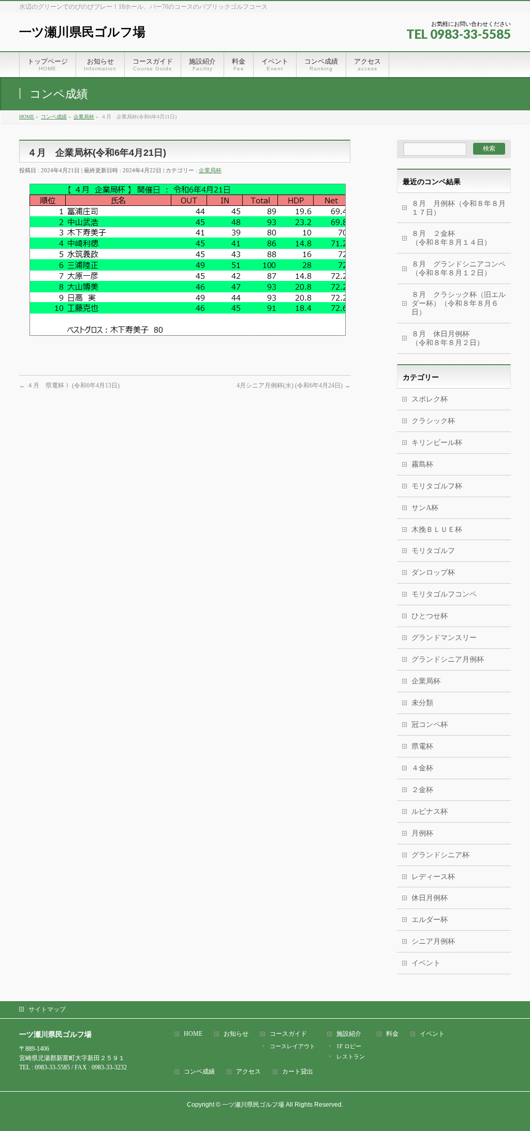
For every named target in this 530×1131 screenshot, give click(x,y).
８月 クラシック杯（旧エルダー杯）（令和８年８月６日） (458, 303)
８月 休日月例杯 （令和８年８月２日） (461, 338)
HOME (193, 1034)
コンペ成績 (199, 1071)
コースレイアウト (292, 1046)
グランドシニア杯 (440, 855)
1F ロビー (348, 1046)
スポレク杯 (429, 399)
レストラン (350, 1056)
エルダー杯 (429, 920)
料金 (392, 1034)
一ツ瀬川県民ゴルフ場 (82, 32)
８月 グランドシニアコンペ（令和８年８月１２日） (458, 268)
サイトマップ (47, 1009)
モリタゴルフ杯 (436, 486)
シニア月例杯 (433, 941)
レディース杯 (433, 877)
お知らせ (236, 1034)
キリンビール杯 (436, 443)
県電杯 (422, 746)
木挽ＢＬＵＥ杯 (436, 529)
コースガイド (288, 1034)
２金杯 (422, 790)
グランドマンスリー (444, 638)
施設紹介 (348, 1034)
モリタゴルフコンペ (444, 594)
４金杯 (422, 768)
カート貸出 (297, 1071)
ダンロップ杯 (433, 572)
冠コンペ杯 (429, 724)
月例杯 (422, 833)
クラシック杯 (433, 421)
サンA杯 (424, 508)
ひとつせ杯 (429, 616)
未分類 (422, 703)
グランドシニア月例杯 (447, 659)
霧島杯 (422, 464)
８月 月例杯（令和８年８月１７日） (458, 208)
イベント (425, 963)
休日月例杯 (429, 898)
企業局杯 (210, 170)
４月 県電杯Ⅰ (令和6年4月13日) (69, 385)
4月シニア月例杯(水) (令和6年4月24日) (293, 385)
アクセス (248, 1071)
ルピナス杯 (429, 811)
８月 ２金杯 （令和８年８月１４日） (454, 238)
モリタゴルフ (433, 551)
